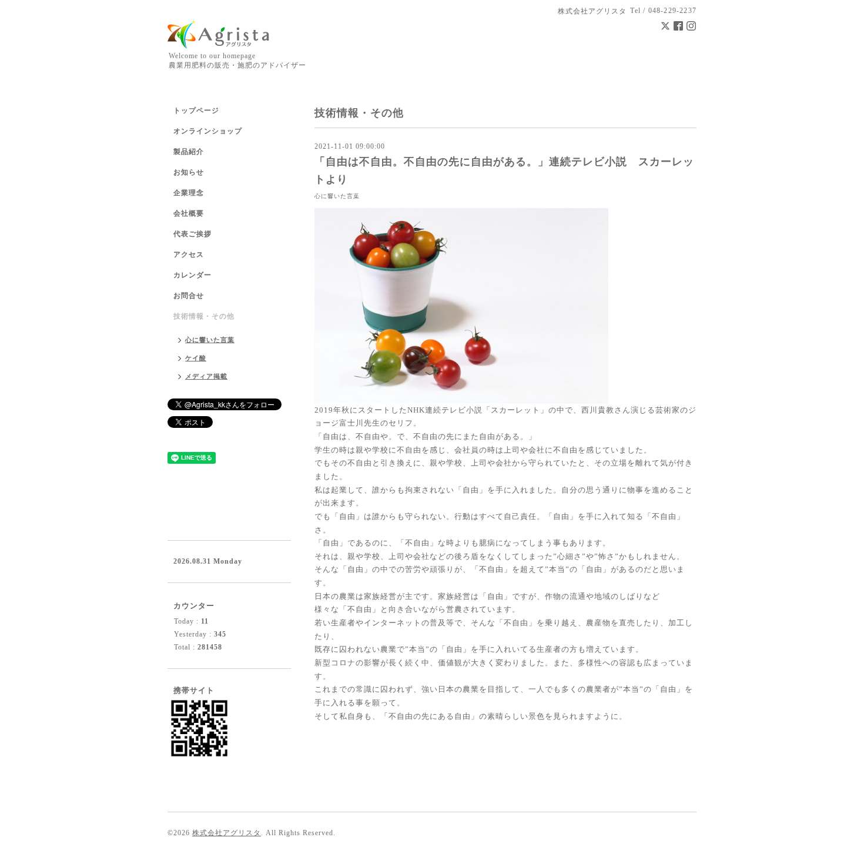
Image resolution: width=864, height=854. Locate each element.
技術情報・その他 (204, 316)
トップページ (196, 110)
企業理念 (188, 193)
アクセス (188, 254)
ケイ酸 (195, 357)
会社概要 (188, 213)
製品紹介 (188, 152)
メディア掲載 (206, 376)
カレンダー (192, 275)
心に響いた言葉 (337, 196)
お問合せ (188, 296)
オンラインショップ (207, 131)
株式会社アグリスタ (226, 833)
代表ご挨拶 (192, 234)
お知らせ (188, 172)
